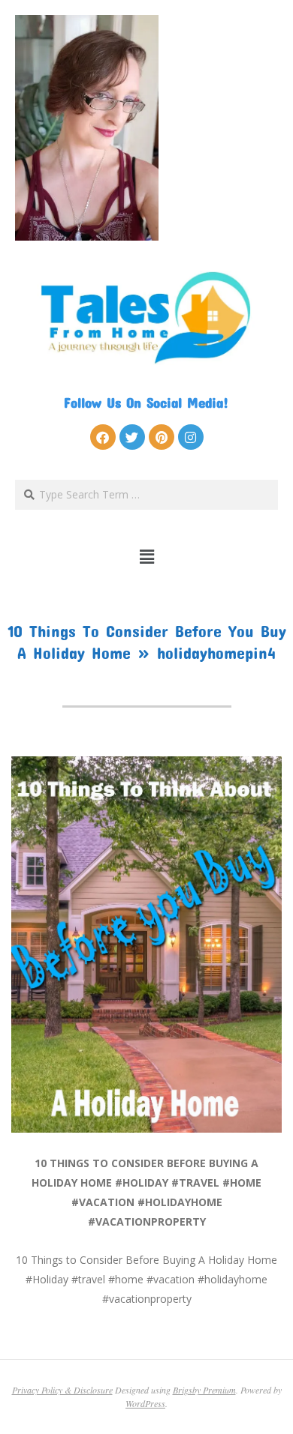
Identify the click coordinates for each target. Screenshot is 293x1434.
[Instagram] (191, 437)
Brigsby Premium (204, 1390)
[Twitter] (132, 437)
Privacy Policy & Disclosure (62, 1390)
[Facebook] (103, 437)
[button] (147, 557)
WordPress (145, 1403)
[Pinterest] (161, 437)
